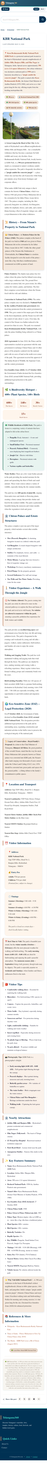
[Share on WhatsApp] (29, 1399)
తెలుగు (42, 9)
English (36, 9)
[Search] (42, 19)
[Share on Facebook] (20, 1399)
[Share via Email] (34, 1399)
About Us (5, 1444)
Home (3, 30)
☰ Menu (5, 9)
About (28, 1457)
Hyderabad (10, 30)
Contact (4, 1447)
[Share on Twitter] (24, 1399)
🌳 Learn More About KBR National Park (23, 1350)
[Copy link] (39, 1399)
